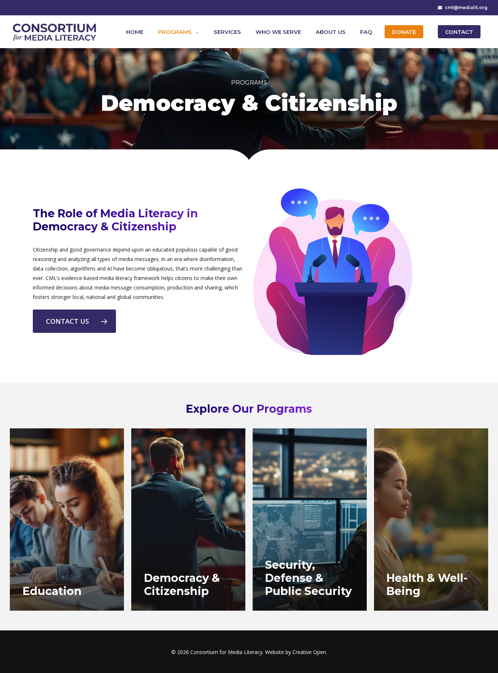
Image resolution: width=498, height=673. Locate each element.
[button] (74, 321)
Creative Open (309, 652)
